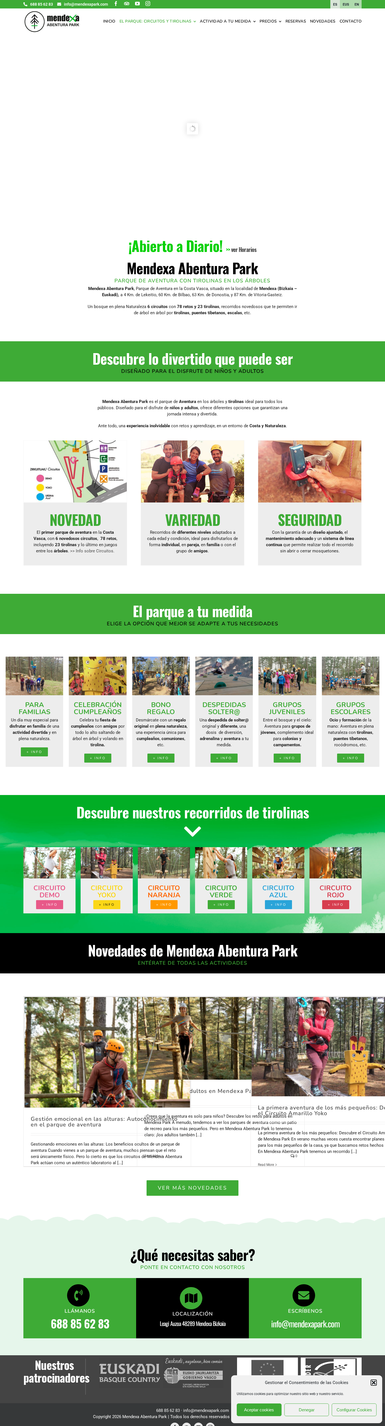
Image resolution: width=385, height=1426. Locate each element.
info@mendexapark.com (305, 1323)
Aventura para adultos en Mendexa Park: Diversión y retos (218, 1093)
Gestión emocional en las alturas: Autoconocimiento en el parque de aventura (104, 1121)
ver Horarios (243, 249)
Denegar (307, 1409)
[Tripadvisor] (126, 3)
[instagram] (147, 3)
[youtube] (137, 3)
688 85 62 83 (80, 1323)
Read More (152, 1156)
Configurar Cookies (354, 1409)
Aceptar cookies (259, 1409)
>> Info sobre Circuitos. (92, 550)
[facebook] (116, 3)
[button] (374, 1382)
